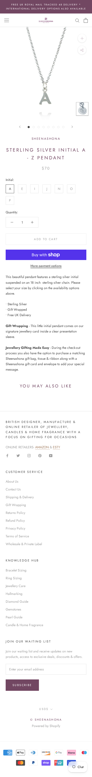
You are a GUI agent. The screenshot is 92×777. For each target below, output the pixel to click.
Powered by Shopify (46, 725)
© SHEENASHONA (46, 720)
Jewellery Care (15, 586)
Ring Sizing (14, 578)
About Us (12, 481)
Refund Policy (15, 520)
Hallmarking (14, 593)
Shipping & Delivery (20, 497)
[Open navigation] (6, 20)
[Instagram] (29, 455)
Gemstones (13, 609)
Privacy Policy (15, 528)
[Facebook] (7, 455)
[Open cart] (86, 20)
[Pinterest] (40, 455)
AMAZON (42, 447)
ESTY (56, 447)
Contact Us (13, 489)
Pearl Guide (14, 617)
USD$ (44, 709)
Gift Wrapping (16, 505)
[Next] (72, 127)
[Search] (77, 20)
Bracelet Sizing (16, 570)
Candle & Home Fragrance (24, 625)
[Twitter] (18, 455)
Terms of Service (17, 536)
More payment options (46, 265)
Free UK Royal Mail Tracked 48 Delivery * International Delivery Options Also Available (46, 6)
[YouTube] (50, 455)
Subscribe (22, 685)
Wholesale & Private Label (24, 544)
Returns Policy (15, 512)
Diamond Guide (17, 601)
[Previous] (20, 127)
